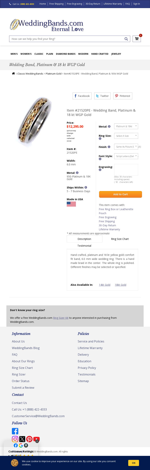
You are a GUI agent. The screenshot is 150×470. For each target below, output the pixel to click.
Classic (38, 53)
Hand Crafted (99, 53)
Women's (25, 53)
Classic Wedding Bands (30, 73)
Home (43, 3)
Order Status (20, 381)
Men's (14, 53)
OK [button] (133, 462)
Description (85, 239)
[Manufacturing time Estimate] (86, 187)
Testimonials (86, 374)
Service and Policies (91, 341)
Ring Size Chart (120, 239)
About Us (18, 341)
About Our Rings (23, 361)
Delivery (83, 355)
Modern (83, 53)
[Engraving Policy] (100, 159)
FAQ (127, 3)
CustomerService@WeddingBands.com (38, 416)
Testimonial (84, 245)
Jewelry (116, 53)
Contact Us (19, 403)
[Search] (126, 39)
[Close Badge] (37, 441)
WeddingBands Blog (26, 348)
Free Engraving (74, 3)
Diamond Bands (65, 53)
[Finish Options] (109, 147)
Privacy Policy (87, 368)
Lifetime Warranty (113, 3)
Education (84, 361)
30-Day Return (93, 3)
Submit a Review (23, 388)
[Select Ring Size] (100, 138)
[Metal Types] (77, 172)
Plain (49, 53)
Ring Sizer (19, 374)
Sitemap (83, 381)
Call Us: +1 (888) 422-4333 (29, 409)
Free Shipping (56, 3)
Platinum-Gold (53, 73)
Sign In (136, 3)
